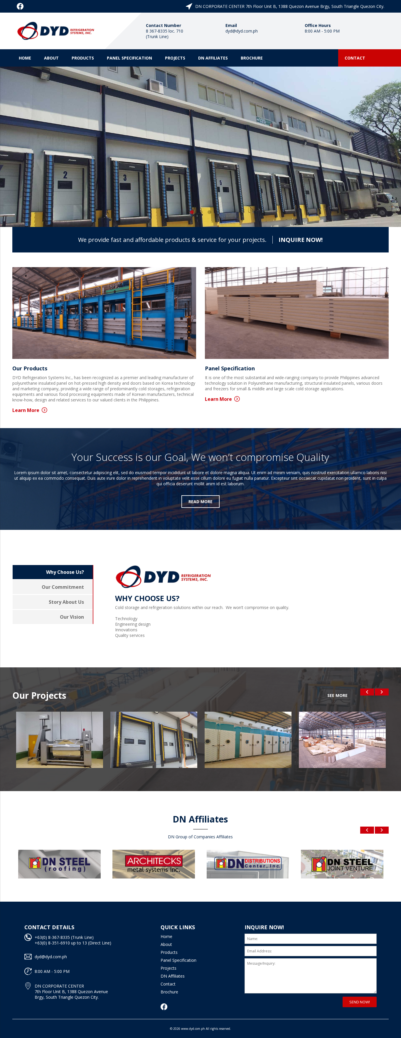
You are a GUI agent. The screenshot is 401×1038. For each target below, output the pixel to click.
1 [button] (192, 212)
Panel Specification (129, 58)
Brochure (252, 58)
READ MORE (200, 501)
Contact (355, 58)
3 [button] (209, 212)
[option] (200, 147)
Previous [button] (367, 692)
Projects (175, 58)
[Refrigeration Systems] (56, 30)
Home (25, 58)
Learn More (25, 410)
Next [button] (382, 692)
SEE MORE (337, 695)
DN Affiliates (213, 58)
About (51, 58)
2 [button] (200, 212)
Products (83, 58)
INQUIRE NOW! (301, 240)
